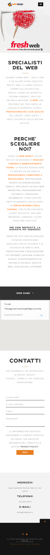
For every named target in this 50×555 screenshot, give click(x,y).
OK (41, 316)
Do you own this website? (13, 315)
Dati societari (33, 544)
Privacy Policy (17, 544)
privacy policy (29, 447)
